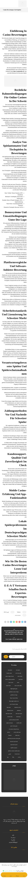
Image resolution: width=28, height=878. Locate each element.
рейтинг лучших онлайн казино (14, 750)
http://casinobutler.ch (18, 71)
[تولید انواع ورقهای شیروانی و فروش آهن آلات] (22, 3)
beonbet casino (9, 673)
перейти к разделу (14, 747)
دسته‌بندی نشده (18, 615)
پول (7, 757)
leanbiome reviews (17, 707)
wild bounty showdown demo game (14, 738)
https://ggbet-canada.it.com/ (14, 701)
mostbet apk (18, 716)
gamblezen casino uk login (14, 691)
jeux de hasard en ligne (14, 704)
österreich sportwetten (14, 741)
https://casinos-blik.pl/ (14, 698)
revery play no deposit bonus (14, 729)
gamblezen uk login (13, 694)
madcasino (19, 710)
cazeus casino (10, 682)
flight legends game (13, 688)
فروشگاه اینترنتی (13, 842)
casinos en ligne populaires (10, 679)
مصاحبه (19, 757)
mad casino (9, 707)
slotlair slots (17, 735)
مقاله (13, 757)
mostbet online (9, 716)
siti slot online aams (17, 732)
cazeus (18, 682)
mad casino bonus (19, 713)
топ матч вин (17, 753)
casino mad (20, 679)
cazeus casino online (18, 685)
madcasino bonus (10, 710)
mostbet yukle (19, 722)
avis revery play (18, 673)
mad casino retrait (9, 713)
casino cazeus (19, 676)
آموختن (9, 753)
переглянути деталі (13, 744)
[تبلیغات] (14, 780)
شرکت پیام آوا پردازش (10, 870)
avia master (18, 670)
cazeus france (8, 685)
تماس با (13, 839)
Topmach (9, 735)
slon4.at (8, 732)
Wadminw (19, 612)
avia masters (10, 670)
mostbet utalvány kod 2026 (14, 719)
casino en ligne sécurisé (9, 676)
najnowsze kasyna (9, 722)
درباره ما (13, 837)
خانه (13, 835)
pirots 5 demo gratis (13, 726)
